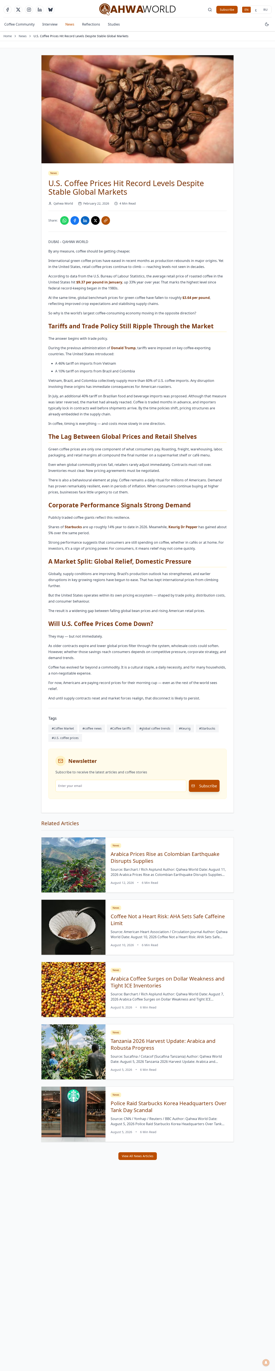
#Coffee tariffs (120, 728)
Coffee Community (19, 24)
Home (7, 36)
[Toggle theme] (267, 24)
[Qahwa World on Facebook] (7, 10)
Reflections (91, 24)
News (69, 24)
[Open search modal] (210, 10)
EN (246, 10)
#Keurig (185, 728)
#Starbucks (207, 728)
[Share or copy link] (105, 220)
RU (265, 10)
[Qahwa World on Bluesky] (50, 10)
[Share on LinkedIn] (85, 220)
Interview (50, 24)
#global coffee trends (154, 728)
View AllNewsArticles (137, 1156)
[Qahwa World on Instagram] (29, 10)
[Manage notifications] (266, 1362)
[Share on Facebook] (74, 220)
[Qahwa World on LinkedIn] (40, 10)
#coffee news (92, 728)
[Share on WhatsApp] (64, 220)
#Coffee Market (63, 728)
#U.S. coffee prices (65, 738)
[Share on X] (95, 220)
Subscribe (227, 10)
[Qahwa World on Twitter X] (18, 10)
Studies (114, 24)
